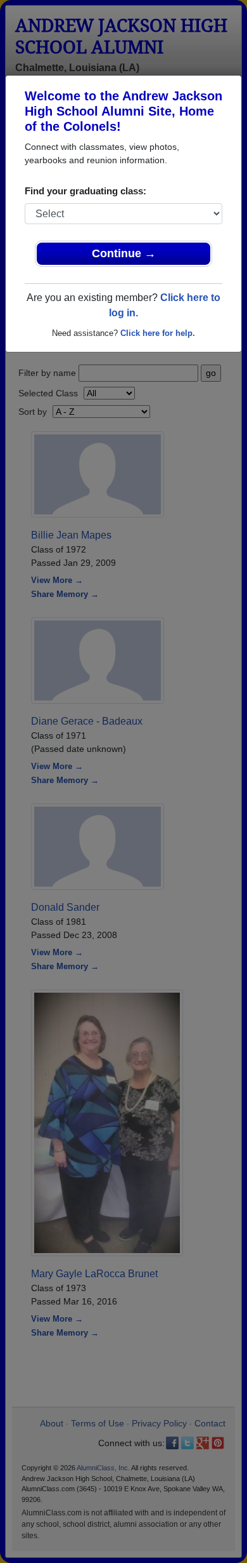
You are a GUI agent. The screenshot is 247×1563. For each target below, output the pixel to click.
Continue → (124, 253)
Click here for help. (157, 333)
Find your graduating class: (85, 190)
